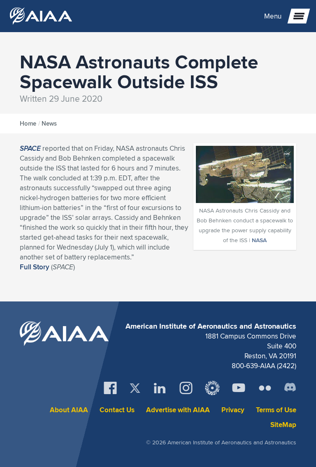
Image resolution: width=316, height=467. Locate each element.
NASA (259, 240)
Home (28, 123)
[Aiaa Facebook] (110, 388)
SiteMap (283, 425)
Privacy (232, 410)
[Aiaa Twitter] (135, 388)
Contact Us (117, 410)
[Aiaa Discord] (290, 388)
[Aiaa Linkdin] (159, 388)
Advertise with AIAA (178, 410)
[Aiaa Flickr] (265, 388)
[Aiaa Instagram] (186, 388)
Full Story (34, 267)
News (49, 123)
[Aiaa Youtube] (238, 388)
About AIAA (69, 410)
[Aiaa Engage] (212, 388)
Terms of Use (276, 410)
